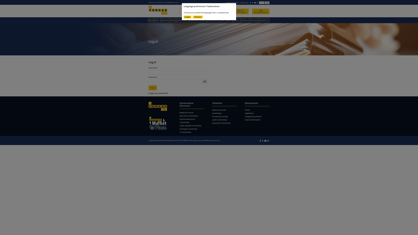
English (187, 17)
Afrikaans (198, 17)
